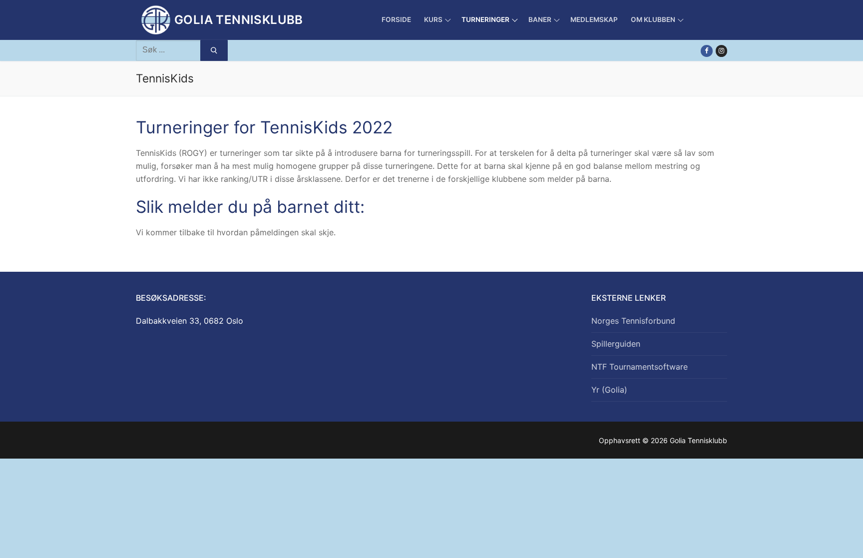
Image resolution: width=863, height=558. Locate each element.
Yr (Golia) (609, 390)
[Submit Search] (214, 50)
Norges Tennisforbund (633, 321)
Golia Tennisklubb (238, 19)
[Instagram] (721, 50)
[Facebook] (706, 50)
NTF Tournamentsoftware (639, 367)
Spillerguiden (615, 344)
